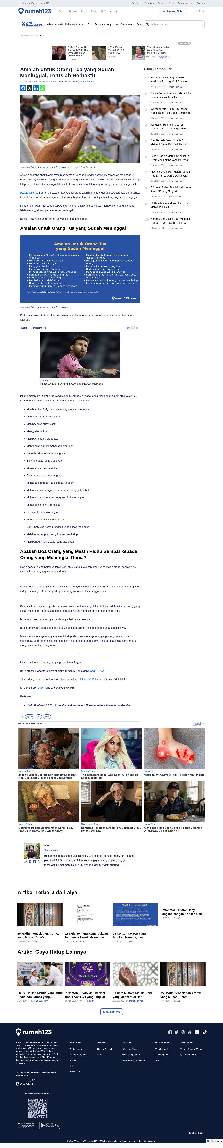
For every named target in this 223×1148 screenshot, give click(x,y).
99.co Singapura (162, 1055)
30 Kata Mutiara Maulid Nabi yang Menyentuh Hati (170, 205)
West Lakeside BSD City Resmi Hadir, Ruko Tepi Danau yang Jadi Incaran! (170, 111)
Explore (161, 3)
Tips (90, 24)
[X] (29, 88)
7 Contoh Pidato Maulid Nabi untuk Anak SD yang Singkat (171, 189)
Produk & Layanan (78, 1055)
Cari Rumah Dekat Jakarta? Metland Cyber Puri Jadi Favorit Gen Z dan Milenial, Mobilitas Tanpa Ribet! (171, 142)
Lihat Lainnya (111, 1012)
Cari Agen (136, 3)
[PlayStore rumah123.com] (49, 1126)
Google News (96, 671)
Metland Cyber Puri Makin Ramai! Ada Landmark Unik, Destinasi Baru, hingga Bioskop (170, 174)
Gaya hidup (143, 24)
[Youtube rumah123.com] (190, 1032)
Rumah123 (87, 679)
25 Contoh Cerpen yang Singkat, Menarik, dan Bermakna (129, 935)
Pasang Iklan (175, 11)
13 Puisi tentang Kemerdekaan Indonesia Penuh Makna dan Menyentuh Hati (86, 935)
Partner (73, 1060)
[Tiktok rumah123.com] (204, 1032)
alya (61, 81)
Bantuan (201, 3)
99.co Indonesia (162, 1049)
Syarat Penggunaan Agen (133, 1060)
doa (38, 716)
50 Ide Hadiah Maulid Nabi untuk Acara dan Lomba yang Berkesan (170, 158)
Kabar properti (55, 24)
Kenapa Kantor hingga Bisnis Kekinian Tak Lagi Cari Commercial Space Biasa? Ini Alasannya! (171, 80)
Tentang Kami (76, 1049)
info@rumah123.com (193, 1049)
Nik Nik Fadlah (175, 197)
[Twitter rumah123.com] (177, 1032)
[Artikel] (31, 24)
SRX (157, 1060)
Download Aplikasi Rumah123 (35, 3)
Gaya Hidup (39, 35)
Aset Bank (149, 3)
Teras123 (42, 688)
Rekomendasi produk (106, 24)
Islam (47, 716)
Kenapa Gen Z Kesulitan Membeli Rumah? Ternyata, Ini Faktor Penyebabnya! (170, 221)
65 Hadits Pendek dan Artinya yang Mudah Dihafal (38, 935)
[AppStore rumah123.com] (26, 1125)
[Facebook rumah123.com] (170, 1032)
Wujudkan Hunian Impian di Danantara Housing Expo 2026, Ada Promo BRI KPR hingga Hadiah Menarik (171, 127)
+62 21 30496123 (192, 1055)
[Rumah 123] (34, 11)
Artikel (30, 35)
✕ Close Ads (214, 1141)
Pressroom (75, 1071)
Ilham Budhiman (176, 87)
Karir (72, 1066)
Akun (202, 11)
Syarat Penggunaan (131, 1055)
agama (30, 716)
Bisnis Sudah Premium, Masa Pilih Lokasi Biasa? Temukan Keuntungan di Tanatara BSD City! (171, 95)
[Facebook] (23, 88)
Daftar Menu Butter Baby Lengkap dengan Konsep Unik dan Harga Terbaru (181, 912)
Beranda (23, 35)
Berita (171, 3)
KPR (99, 1055)
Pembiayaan (127, 24)
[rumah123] (34, 1032)
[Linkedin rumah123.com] (196, 1032)
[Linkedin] (36, 88)
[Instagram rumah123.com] (183, 1032)
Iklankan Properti (104, 1049)
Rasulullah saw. (29, 192)
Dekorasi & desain (75, 24)
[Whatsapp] (42, 88)
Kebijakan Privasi (129, 1049)
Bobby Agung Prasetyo (84, 81)
